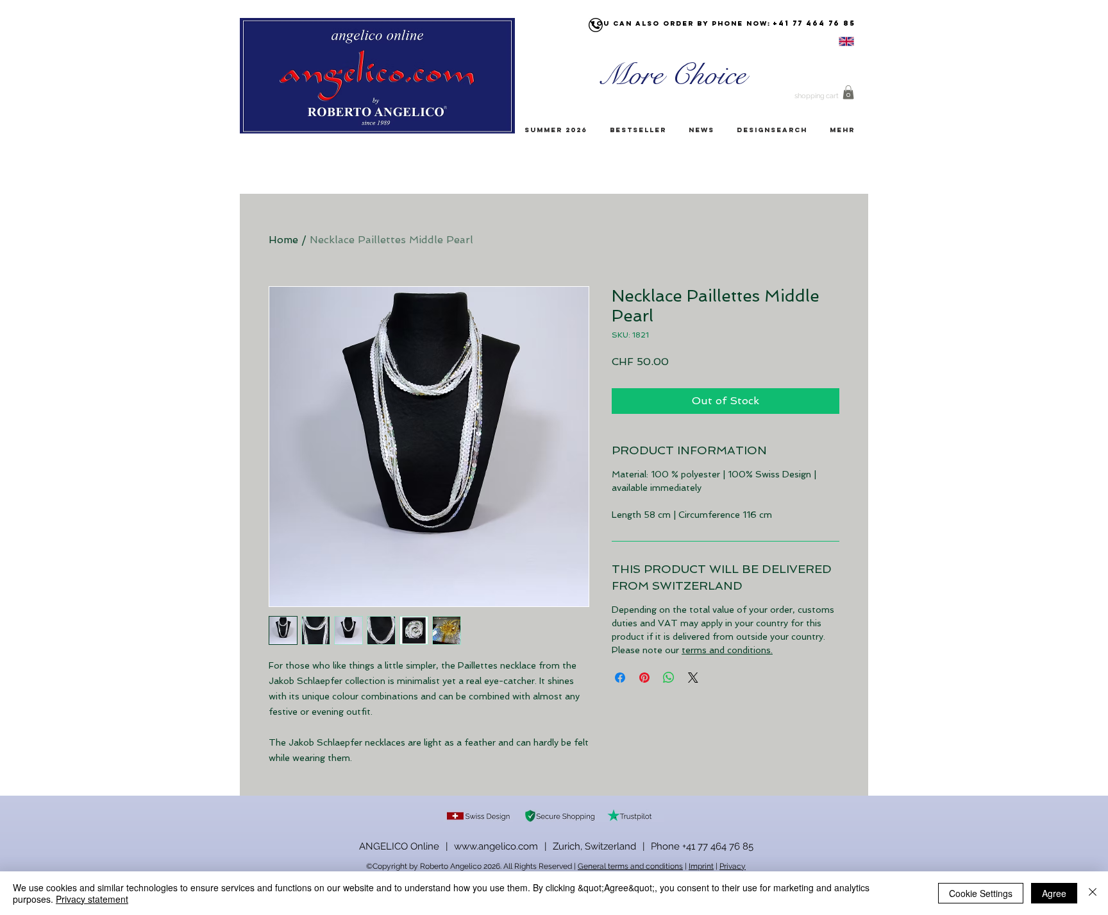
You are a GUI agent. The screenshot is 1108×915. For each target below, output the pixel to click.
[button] (848, 92)
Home (283, 240)
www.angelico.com (496, 846)
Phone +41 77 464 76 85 (702, 846)
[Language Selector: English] (830, 41)
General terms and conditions (630, 866)
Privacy (732, 866)
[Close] (1092, 893)
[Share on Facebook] (620, 677)
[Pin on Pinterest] (644, 677)
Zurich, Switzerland (594, 846)
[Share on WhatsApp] (668, 677)
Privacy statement (92, 899)
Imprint (701, 866)
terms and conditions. (727, 650)
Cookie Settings (980, 893)
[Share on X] (693, 677)
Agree (1054, 893)
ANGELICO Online (399, 846)
